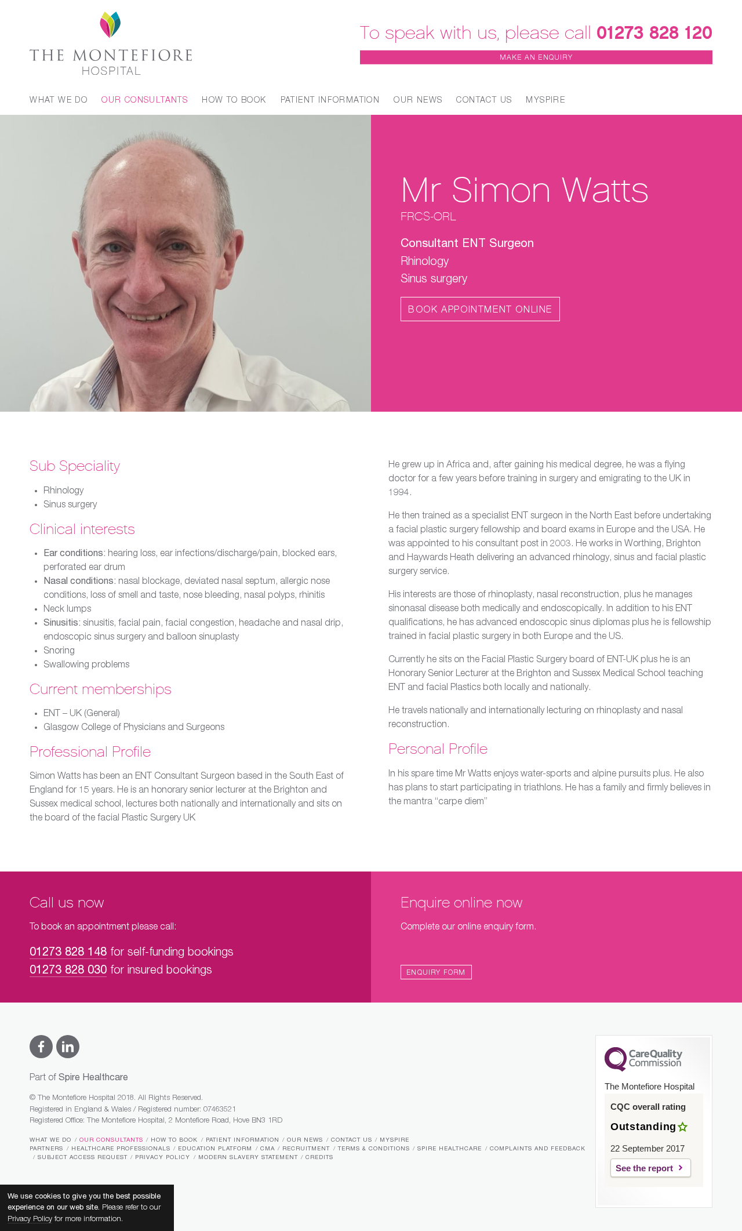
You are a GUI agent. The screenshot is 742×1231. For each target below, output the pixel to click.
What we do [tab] (59, 100)
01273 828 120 (654, 32)
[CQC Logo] (643, 1068)
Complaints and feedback (537, 1149)
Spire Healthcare (449, 1149)
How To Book (174, 1140)
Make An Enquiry (536, 58)
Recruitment (306, 1149)
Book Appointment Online (480, 310)
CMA (267, 1149)
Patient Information (242, 1140)
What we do (50, 1140)
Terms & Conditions (374, 1149)
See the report (644, 1168)
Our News (418, 100)
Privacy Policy (162, 1157)
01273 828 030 (68, 970)
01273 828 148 (68, 952)
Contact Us (484, 100)
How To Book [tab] (234, 100)
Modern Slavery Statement (248, 1157)
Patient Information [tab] (330, 100)
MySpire (545, 100)
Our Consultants (111, 1140)
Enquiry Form (435, 972)
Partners (46, 1149)
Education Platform (215, 1149)
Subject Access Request (83, 1157)
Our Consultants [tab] (144, 100)
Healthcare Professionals (120, 1149)
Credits (319, 1157)
